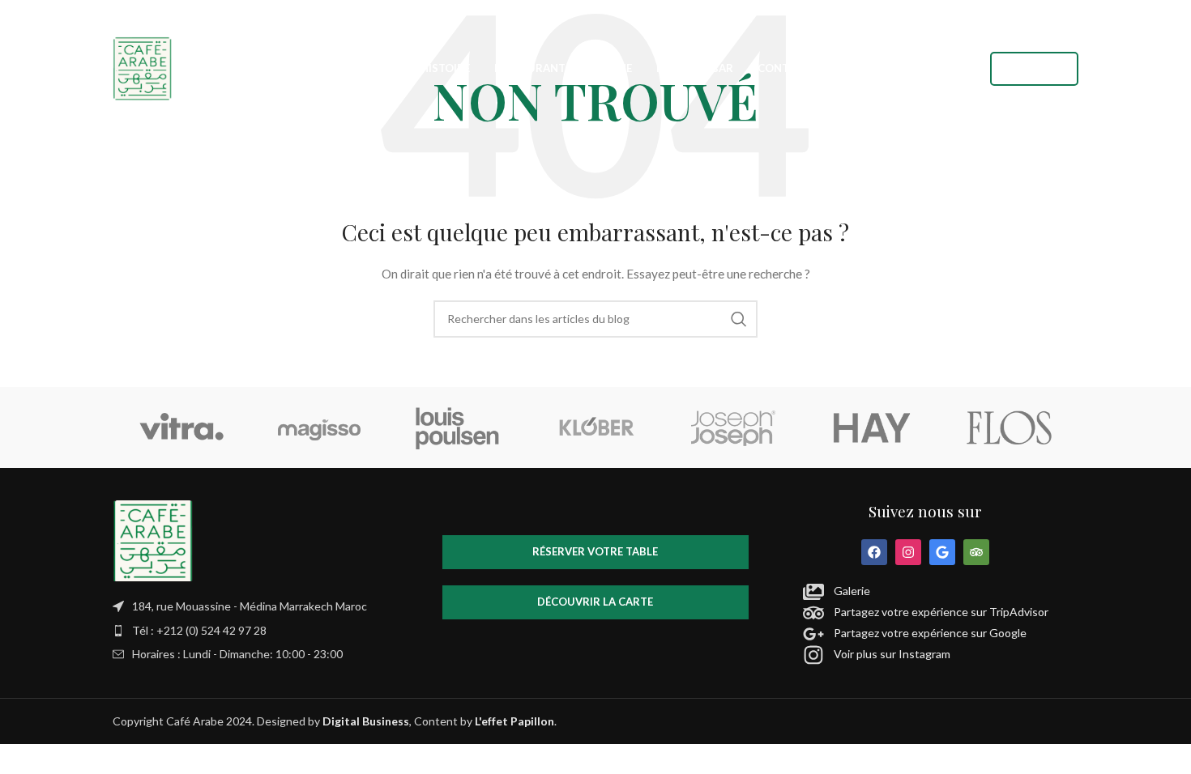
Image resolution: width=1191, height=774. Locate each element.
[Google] (942, 552)
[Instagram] (908, 552)
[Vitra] (181, 427)
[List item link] (265, 631)
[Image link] (153, 539)
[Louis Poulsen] (458, 427)
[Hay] (871, 427)
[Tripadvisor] (976, 552)
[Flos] (1009, 427)
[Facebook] (874, 552)
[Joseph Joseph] (733, 427)
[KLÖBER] (595, 427)
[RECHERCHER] (739, 319)
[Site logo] (143, 67)
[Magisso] (319, 427)
